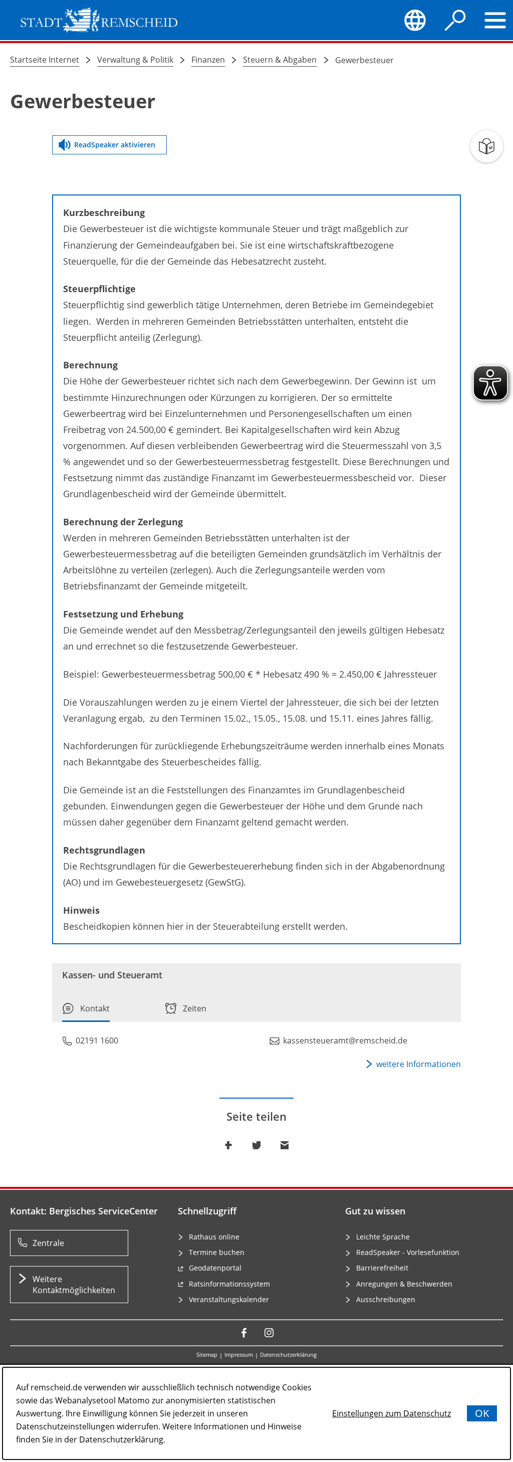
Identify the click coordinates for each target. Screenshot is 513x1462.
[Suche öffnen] (455, 20)
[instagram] (269, 1332)
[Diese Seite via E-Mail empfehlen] (285, 1145)
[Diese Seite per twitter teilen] (256, 1145)
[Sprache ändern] (415, 20)
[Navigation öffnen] (495, 20)
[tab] (86, 1012)
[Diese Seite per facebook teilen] (228, 1145)
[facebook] (243, 1332)
